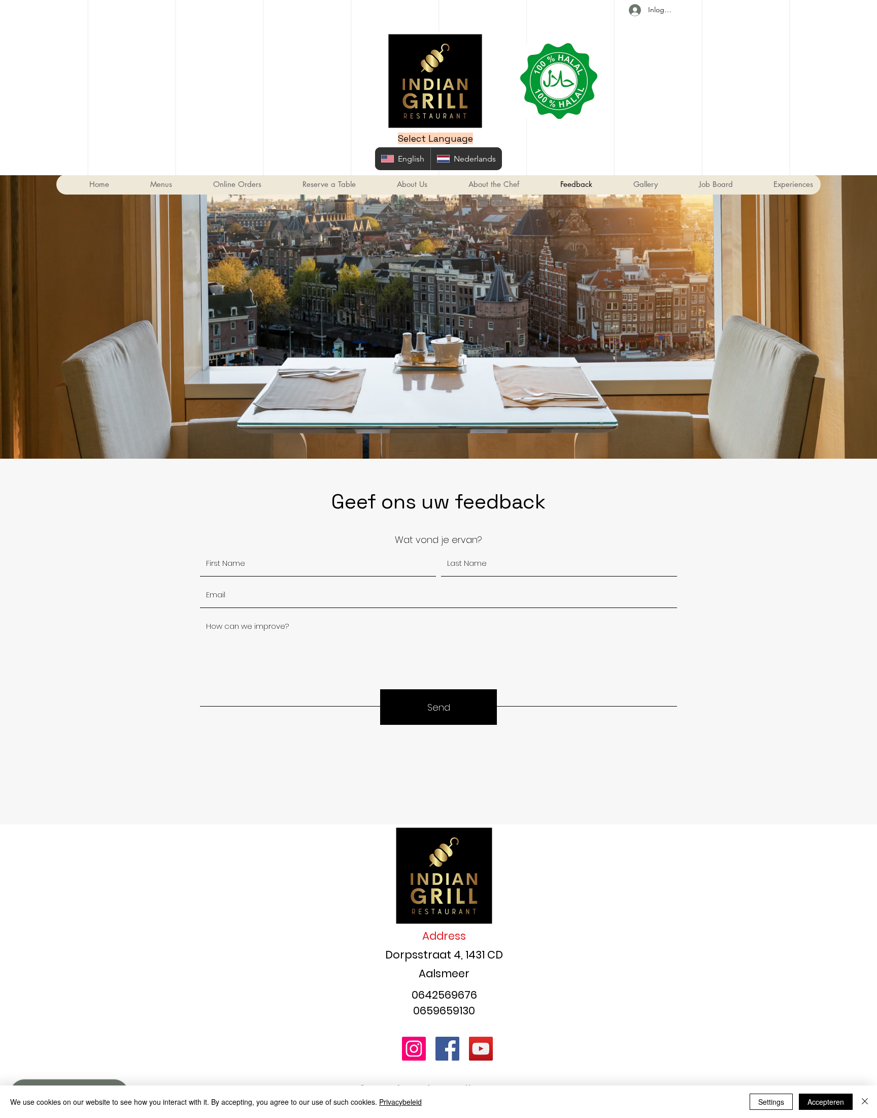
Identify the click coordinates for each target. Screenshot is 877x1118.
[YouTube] (481, 1049)
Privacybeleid (400, 1102)
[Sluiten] (865, 1102)
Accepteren (825, 1102)
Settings (771, 1102)
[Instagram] (414, 1049)
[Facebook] (447, 1049)
